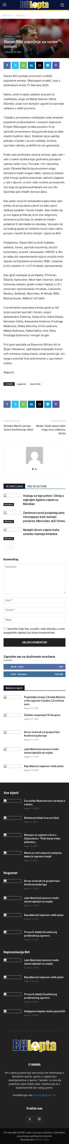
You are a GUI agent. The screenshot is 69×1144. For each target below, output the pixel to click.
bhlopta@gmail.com (45, 1095)
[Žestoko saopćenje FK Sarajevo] (12, 719)
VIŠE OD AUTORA (37, 486)
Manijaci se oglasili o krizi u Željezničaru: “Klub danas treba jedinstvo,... (42, 838)
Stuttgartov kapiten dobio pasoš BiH (44, 1011)
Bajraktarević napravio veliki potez (44, 766)
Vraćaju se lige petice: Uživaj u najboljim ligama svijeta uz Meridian (43, 500)
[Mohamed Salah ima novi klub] (12, 822)
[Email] (39, 65)
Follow (59, 674)
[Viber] (55, 65)
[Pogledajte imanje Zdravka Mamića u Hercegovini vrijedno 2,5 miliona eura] (12, 701)
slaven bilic (35, 384)
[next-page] (11, 547)
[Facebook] (7, 65)
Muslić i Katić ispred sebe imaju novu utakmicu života (50, 429)
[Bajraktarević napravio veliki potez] (12, 770)
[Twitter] (15, 65)
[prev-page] (6, 547)
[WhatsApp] (23, 65)
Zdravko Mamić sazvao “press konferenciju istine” (19, 427)
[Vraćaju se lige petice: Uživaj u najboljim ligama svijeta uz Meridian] (12, 500)
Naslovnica (7, 15)
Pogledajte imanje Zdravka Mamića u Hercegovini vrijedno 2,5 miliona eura (44, 701)
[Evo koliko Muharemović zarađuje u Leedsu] (12, 805)
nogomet (21, 384)
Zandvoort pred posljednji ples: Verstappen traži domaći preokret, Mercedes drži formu (44, 517)
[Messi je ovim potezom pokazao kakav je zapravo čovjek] (12, 857)
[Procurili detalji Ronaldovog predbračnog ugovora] (12, 936)
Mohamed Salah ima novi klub (41, 817)
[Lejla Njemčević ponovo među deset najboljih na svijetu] (12, 753)
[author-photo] (34, 463)
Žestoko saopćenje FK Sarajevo (42, 715)
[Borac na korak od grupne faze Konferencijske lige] (12, 736)
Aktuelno (20, 15)
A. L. (34, 468)
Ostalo (18, 36)
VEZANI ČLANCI (14, 486)
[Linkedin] (31, 65)
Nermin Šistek (42, 1139)
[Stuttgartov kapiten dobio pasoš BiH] (12, 1016)
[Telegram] (47, 65)
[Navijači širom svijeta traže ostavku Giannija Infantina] (12, 534)
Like (61, 666)
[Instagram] (39, 1119)
